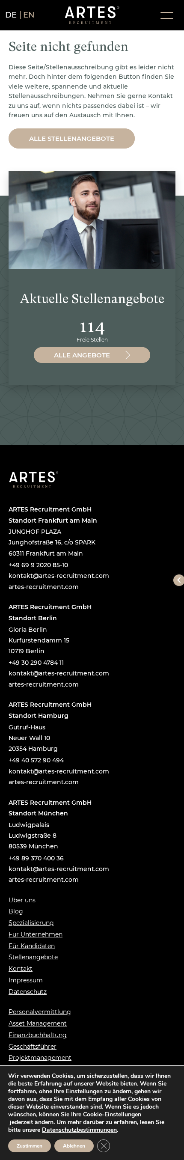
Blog (16, 911)
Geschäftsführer (32, 1046)
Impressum (26, 980)
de (11, 15)
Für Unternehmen (35, 934)
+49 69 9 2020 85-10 (38, 565)
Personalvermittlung (40, 1012)
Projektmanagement (40, 1058)
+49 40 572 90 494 (36, 760)
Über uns (22, 900)
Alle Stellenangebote (71, 138)
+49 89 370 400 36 (36, 858)
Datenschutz (28, 992)
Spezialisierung (31, 923)
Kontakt (21, 969)
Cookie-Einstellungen (112, 1114)
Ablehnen (74, 1145)
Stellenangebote (33, 957)
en (29, 15)
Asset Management (38, 1023)
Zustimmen (29, 1145)
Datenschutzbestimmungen (79, 1130)
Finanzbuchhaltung (38, 1035)
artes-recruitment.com (44, 587)
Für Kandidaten (32, 946)
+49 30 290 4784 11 (36, 662)
